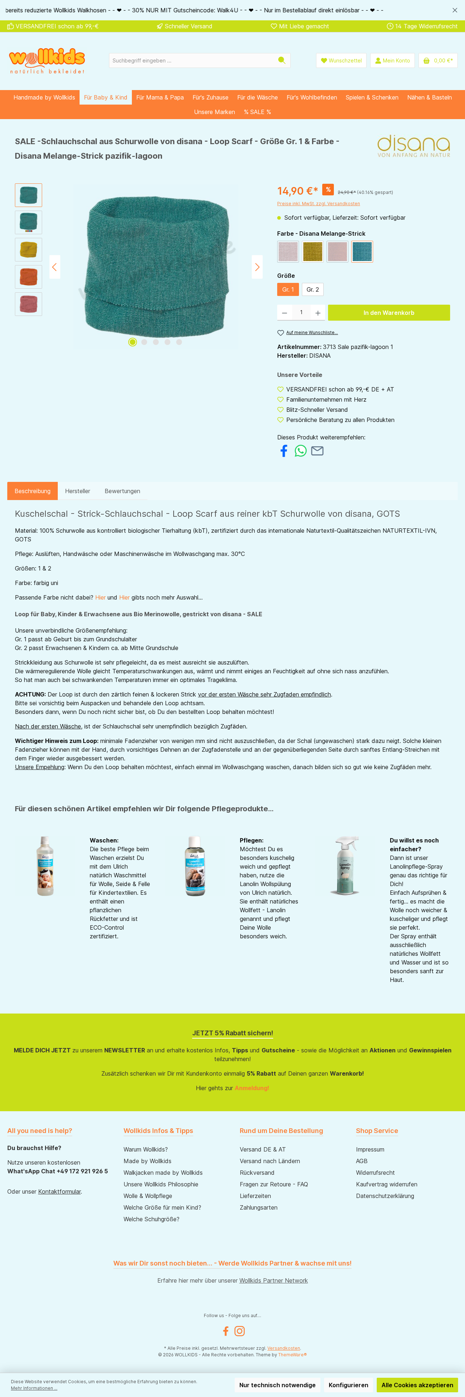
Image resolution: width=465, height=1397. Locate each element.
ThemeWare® (292, 1354)
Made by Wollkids (147, 1161)
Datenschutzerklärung (385, 1195)
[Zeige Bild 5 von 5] (179, 342)
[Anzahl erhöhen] (318, 313)
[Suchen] (282, 60)
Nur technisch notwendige (277, 1385)
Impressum (370, 1149)
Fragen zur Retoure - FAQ (274, 1184)
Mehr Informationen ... (34, 1388)
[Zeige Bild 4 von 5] (167, 342)
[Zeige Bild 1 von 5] (133, 342)
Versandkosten (283, 1348)
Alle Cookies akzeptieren (417, 1385)
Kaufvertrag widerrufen (386, 1184)
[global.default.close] (455, 9)
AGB (362, 1161)
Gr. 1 (288, 289)
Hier (100, 597)
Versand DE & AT (263, 1149)
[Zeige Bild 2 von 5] (144, 342)
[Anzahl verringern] (284, 313)
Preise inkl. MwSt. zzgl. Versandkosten (318, 203)
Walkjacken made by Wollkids (163, 1172)
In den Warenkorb (389, 312)
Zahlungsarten (259, 1207)
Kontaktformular (59, 1191)
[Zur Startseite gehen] (47, 60)
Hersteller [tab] (77, 491)
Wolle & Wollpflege (148, 1195)
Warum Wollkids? (146, 1149)
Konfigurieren (348, 1385)
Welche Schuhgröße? (151, 1219)
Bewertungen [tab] (122, 491)
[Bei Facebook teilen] (284, 450)
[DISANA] (413, 151)
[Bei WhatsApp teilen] (300, 450)
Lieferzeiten (255, 1195)
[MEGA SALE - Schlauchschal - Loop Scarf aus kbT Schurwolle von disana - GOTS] (155, 266)
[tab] (32, 491)
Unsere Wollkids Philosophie (161, 1184)
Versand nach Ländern (270, 1161)
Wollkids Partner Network (273, 1280)
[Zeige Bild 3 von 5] (156, 342)
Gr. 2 (313, 289)
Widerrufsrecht (375, 1172)
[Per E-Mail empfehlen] (317, 450)
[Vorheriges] (54, 267)
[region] (232, 10)
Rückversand (257, 1172)
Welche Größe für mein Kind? (162, 1207)
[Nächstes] (257, 267)
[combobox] (191, 60)
